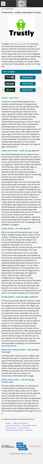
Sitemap (30, 454)
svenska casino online (18, 44)
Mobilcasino (28, 430)
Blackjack (8, 423)
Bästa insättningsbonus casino (14, 430)
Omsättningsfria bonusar (29, 425)
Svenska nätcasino (23, 428)
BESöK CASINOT (27, 77)
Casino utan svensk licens (13, 425)
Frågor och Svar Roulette (20, 423)
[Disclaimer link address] (21, 451)
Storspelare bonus (11, 428)
